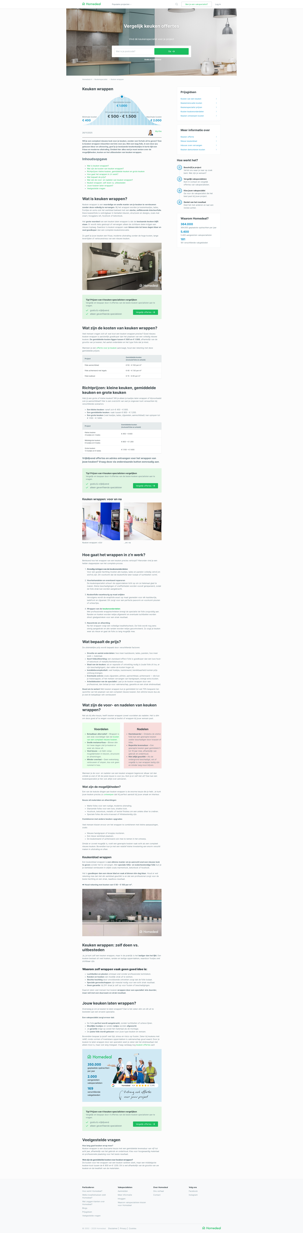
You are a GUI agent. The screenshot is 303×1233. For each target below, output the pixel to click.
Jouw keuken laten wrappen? (100, 185)
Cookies (132, 1228)
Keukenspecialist (100, 79)
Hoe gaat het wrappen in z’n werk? (102, 174)
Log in (218, 4)
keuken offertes (143, 1045)
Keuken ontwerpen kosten (192, 116)
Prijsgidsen (87, 1212)
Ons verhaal (158, 1191)
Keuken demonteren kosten (193, 149)
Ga (169, 51)
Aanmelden (123, 1191)
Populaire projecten (121, 4)
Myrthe (158, 131)
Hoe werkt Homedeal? (92, 1191)
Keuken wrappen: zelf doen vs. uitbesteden (106, 183)
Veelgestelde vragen (96, 188)
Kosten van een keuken (191, 99)
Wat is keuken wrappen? (98, 166)
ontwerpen (109, 794)
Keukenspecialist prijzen (191, 107)
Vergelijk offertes (143, 312)
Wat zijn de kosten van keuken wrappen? (105, 168)
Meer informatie (125, 1195)
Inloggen (121, 1198)
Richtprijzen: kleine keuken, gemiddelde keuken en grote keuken (116, 171)
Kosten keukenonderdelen (192, 111)
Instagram (193, 1195)
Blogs (84, 1208)
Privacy (123, 1228)
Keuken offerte (187, 137)
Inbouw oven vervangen (191, 145)
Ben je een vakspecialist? (196, 4)
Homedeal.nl (87, 79)
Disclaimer (113, 1228)
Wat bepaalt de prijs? (96, 177)
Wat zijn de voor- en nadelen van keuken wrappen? (110, 180)
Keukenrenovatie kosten (191, 103)
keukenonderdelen (111, 609)
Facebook (193, 1191)
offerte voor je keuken (106, 348)
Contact (156, 1195)
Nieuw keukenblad (189, 141)
